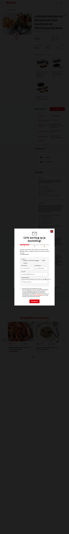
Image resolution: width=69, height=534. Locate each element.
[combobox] (27, 268)
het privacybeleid (38, 295)
